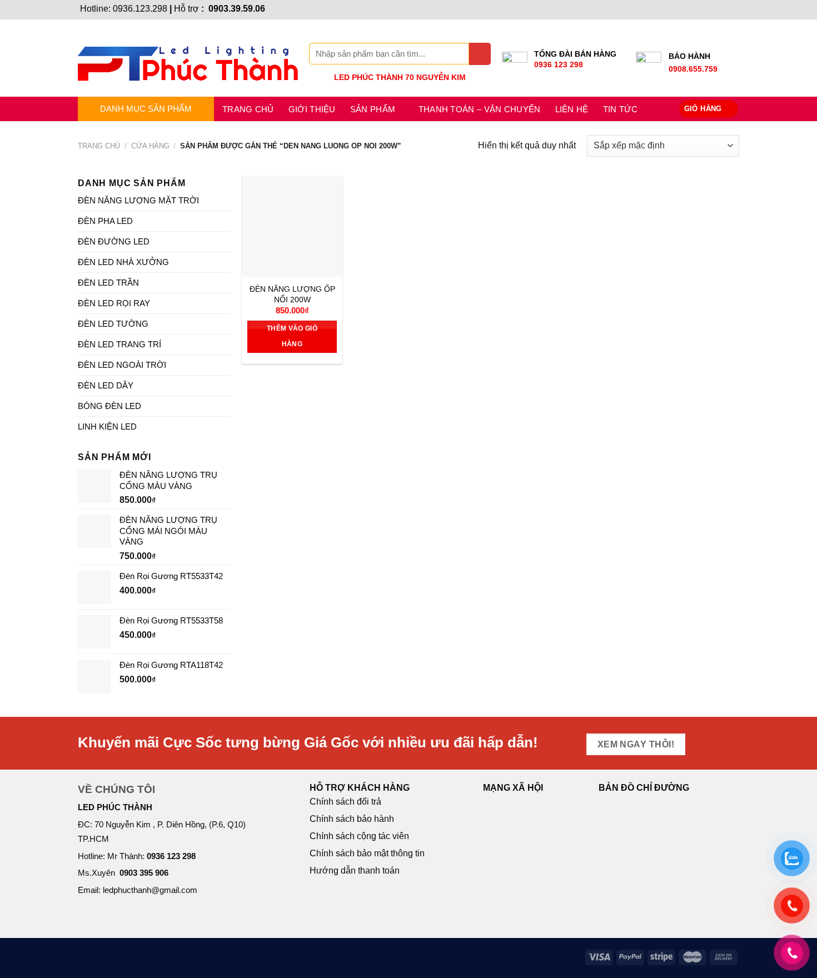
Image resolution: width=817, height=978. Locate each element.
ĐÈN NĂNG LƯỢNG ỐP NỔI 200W (292, 294)
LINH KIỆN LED (107, 426)
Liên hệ (572, 109)
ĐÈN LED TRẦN (108, 282)
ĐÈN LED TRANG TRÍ (119, 344)
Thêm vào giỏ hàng (292, 336)
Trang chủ (248, 109)
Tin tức (620, 109)
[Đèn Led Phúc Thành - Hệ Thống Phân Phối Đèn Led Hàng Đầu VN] (188, 58)
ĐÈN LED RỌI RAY (114, 303)
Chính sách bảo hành (352, 819)
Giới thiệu (312, 109)
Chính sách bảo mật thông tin (367, 853)
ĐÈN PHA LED (105, 221)
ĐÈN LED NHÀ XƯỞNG (123, 262)
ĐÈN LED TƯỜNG (113, 323)
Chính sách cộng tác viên (359, 836)
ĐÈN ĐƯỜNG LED (114, 241)
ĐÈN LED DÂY (105, 385)
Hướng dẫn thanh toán (355, 870)
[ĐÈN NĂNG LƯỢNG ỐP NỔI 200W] (292, 226)
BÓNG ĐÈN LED (109, 406)
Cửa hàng (150, 146)
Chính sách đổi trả (345, 801)
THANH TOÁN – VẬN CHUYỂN (480, 109)
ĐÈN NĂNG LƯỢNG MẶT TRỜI (138, 200)
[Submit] (480, 53)
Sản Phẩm (372, 109)
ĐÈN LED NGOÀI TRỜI (122, 365)
